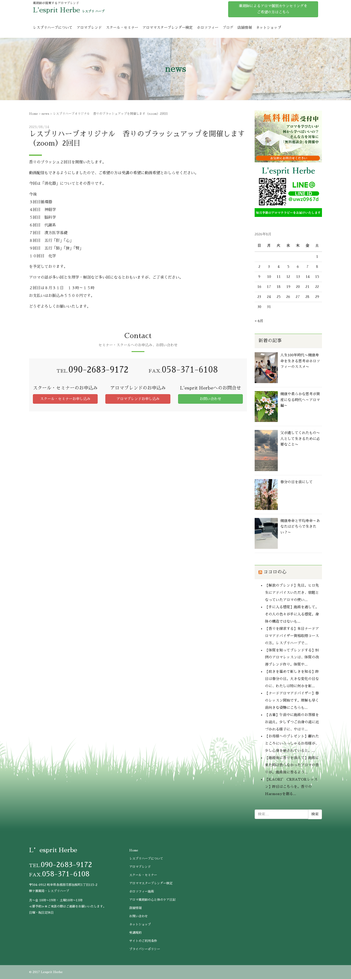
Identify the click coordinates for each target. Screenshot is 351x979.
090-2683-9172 (98, 369)
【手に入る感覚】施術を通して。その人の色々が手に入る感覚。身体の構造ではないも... (292, 614)
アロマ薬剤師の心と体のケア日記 (152, 899)
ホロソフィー (207, 27)
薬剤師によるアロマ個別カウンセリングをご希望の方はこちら (273, 9)
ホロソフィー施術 (141, 891)
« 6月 (259, 321)
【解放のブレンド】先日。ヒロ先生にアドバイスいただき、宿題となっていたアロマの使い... (292, 593)
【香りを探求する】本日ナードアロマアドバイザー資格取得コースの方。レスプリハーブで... (292, 636)
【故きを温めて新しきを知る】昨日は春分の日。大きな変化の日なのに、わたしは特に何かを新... (292, 679)
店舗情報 (244, 27)
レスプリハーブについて (52, 27)
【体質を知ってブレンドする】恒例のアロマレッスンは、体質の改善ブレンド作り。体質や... (292, 657)
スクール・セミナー (122, 27)
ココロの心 (275, 572)
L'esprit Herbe (56, 10)
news (45, 113)
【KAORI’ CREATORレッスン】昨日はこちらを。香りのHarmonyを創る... (291, 787)
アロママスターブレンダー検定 (167, 27)
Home (33, 113)
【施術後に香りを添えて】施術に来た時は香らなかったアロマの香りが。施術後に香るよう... (292, 765)
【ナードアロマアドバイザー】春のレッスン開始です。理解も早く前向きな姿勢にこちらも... (292, 700)
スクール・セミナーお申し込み (65, 399)
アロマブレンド (89, 27)
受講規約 (135, 932)
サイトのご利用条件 (143, 940)
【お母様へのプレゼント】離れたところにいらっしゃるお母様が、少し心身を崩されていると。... (292, 743)
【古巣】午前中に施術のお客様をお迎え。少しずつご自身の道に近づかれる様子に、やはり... (292, 722)
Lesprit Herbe (52, 972)
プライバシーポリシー (144, 949)
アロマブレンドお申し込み (138, 399)
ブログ (228, 27)
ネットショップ (268, 27)
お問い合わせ (210, 399)
